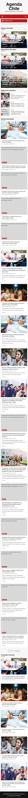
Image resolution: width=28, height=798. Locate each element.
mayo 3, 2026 (12, 46)
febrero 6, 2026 (13, 169)
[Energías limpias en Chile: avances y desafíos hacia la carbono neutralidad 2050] (5, 112)
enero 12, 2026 (12, 86)
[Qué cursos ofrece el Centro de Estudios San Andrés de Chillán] (14, 130)
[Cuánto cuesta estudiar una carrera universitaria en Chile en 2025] (14, 231)
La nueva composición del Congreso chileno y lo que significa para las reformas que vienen (13, 63)
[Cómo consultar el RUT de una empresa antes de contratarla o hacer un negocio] (14, 625)
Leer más (4, 281)
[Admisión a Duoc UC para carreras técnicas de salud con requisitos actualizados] (14, 180)
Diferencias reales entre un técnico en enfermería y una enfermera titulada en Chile (17, 97)
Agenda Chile (14, 6)
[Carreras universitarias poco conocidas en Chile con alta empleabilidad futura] (5, 104)
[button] (2, 16)
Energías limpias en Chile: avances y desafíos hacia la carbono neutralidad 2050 (17, 113)
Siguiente (17, 650)
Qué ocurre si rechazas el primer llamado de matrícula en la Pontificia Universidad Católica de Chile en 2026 (14, 400)
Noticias (4, 38)
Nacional (12, 94)
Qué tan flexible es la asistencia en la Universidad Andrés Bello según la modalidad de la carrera (12, 504)
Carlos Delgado (6, 46)
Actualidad (4, 60)
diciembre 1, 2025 (13, 194)
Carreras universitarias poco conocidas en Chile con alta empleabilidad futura (18, 105)
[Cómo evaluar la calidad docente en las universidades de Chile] (14, 206)
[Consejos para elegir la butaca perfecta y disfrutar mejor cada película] (14, 292)
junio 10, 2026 (12, 67)
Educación (4, 137)
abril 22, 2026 (12, 338)
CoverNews (10, 795)
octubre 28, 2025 (13, 245)
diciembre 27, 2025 (13, 507)
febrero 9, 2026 (13, 786)
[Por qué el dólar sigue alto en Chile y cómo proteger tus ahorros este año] (14, 357)
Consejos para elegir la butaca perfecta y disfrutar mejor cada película (12, 42)
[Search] (25, 16)
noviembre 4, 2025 (13, 219)
